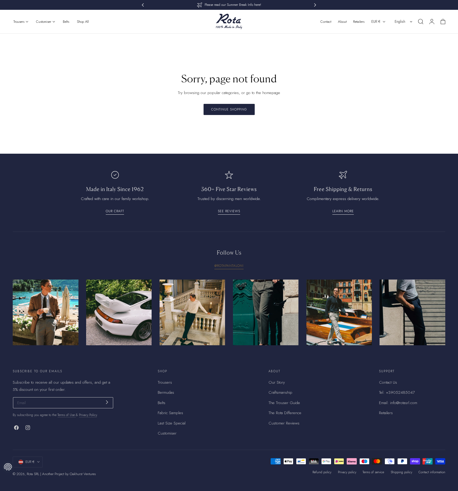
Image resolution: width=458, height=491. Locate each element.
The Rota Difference (284, 413)
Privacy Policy (88, 415)
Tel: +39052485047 (397, 393)
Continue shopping (229, 109)
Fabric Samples (170, 413)
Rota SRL (33, 473)
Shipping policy (401, 472)
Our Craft (115, 211)
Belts (161, 403)
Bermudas (166, 393)
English (400, 21)
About (342, 21)
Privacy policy (347, 472)
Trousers (165, 382)
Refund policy (321, 472)
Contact (325, 21)
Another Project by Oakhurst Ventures (69, 473)
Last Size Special (172, 423)
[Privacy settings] (8, 467)
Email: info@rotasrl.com (398, 403)
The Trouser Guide (284, 403)
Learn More (343, 211)
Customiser (167, 433)
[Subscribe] (106, 402)
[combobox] (404, 21)
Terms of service (373, 472)
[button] (421, 21)
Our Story (276, 382)
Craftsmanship (280, 393)
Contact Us (388, 382)
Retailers (358, 21)
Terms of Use (67, 415)
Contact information (432, 472)
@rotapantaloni (229, 265)
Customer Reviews (284, 423)
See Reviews (229, 211)
